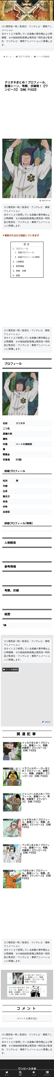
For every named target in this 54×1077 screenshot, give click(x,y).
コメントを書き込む (27, 1018)
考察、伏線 (21, 271)
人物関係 (20, 262)
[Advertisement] (27, 67)
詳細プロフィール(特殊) (29, 257)
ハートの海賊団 (11, 669)
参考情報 (20, 266)
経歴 (18, 275)
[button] (48, 562)
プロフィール (22, 249)
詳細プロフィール (26, 252)
